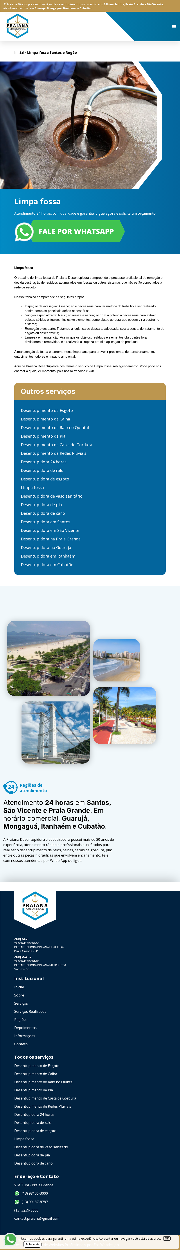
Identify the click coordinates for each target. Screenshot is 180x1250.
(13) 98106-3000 (35, 1193)
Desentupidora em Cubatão (47, 564)
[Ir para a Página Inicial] (17, 37)
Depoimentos (25, 1027)
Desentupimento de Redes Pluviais (53, 453)
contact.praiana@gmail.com (36, 1218)
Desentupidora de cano (43, 513)
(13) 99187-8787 (35, 1201)
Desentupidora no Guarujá (46, 547)
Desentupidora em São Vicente (50, 530)
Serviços (21, 1003)
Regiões (20, 1019)
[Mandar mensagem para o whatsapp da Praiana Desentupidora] (90, 231)
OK (167, 1238)
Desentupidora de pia (41, 504)
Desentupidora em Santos (45, 521)
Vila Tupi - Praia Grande (33, 1185)
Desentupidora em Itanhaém (48, 556)
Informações (24, 1035)
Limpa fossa (32, 487)
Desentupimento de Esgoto (47, 410)
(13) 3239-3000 (26, 1210)
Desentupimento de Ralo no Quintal (55, 427)
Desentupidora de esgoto (45, 479)
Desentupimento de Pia (43, 436)
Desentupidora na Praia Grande (51, 539)
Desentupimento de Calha (45, 419)
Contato (21, 1044)
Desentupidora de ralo (42, 470)
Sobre (19, 995)
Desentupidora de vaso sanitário (52, 496)
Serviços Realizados (30, 1011)
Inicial (19, 987)
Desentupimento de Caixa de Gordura (56, 444)
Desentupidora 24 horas (44, 461)
